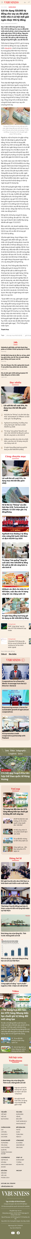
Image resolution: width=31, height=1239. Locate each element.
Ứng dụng (19, 1147)
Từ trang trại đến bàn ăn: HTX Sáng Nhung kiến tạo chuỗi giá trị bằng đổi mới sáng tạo (15, 811)
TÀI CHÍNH (19, 1112)
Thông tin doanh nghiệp (6, 1153)
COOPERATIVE (5, 1157)
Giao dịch (4, 1134)
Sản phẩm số (20, 1145)
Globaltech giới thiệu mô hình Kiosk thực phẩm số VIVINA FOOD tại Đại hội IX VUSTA (15, 348)
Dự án (18, 1132)
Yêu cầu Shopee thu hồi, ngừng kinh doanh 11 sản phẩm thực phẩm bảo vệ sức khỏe (15, 366)
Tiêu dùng (4, 1145)
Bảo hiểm (12, 654)
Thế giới (3, 1116)
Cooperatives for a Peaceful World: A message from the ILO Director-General (14, 683)
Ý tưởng (19, 1162)
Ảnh (7, 751)
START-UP (19, 1157)
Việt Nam (3, 1114)
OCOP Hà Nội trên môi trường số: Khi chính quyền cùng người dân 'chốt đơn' (21, 822)
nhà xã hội (8, 48)
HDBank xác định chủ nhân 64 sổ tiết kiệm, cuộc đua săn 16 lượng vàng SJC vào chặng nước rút (16, 441)
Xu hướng (19, 1142)
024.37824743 (16, 1228)
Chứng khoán (12, 624)
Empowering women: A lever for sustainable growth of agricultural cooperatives (15, 709)
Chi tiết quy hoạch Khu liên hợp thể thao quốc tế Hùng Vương (15, 776)
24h (2, 1129)
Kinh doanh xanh (6, 1164)
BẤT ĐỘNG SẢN (20, 1127)
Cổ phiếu (4, 1132)
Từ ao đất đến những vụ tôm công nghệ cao (21, 840)
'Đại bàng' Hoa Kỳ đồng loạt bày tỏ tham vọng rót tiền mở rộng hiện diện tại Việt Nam (15, 908)
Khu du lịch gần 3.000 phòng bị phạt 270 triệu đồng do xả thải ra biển (14, 374)
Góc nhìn (4, 1136)
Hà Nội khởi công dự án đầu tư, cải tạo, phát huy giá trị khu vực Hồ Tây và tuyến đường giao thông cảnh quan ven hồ (15, 357)
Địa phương (5, 1119)
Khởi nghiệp (20, 1160)
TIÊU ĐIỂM (4, 1112)
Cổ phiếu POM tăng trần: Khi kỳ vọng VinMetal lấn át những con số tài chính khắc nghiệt (17, 644)
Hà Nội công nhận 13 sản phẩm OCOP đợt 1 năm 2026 (20, 832)
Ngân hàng (12, 7)
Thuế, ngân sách (21, 1121)
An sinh (3, 1167)
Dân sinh (4, 1173)
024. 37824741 (11, 1183)
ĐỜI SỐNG (4, 1170)
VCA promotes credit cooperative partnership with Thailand (13, 735)
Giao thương (5, 1147)
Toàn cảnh (19, 1134)
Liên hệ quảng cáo (7, 1186)
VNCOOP (19, 1170)
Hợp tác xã (4, 1160)
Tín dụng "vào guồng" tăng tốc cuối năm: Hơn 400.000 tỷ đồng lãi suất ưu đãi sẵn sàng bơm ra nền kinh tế (16, 433)
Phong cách (5, 1177)
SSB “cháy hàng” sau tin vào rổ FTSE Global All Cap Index (17, 628)
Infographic (21, 751)
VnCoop (15, 789)
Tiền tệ (4, 654)
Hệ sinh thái (20, 1164)
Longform (12, 754)
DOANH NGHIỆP (5, 1140)
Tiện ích (18, 1136)
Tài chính (4, 7)
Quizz (20, 754)
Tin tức (18, 1129)
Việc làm (3, 1175)
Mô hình (3, 1162)
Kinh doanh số (21, 1123)
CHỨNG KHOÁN (5, 1127)
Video (12, 751)
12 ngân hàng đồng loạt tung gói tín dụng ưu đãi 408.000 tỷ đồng (15, 448)
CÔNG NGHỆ (20, 1140)
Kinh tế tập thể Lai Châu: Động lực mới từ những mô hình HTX (19, 1049)
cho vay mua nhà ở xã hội (14, 335)
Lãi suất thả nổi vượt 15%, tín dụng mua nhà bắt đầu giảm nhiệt (15, 407)
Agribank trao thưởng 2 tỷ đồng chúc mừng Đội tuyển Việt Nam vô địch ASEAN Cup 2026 (16, 425)
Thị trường (4, 1142)
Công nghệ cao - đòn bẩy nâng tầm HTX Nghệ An (20, 849)
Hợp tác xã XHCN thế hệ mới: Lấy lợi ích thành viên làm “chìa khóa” (20, 1090)
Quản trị (3, 1150)
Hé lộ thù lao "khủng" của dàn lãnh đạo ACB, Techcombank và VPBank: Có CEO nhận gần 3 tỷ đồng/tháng (16, 416)
